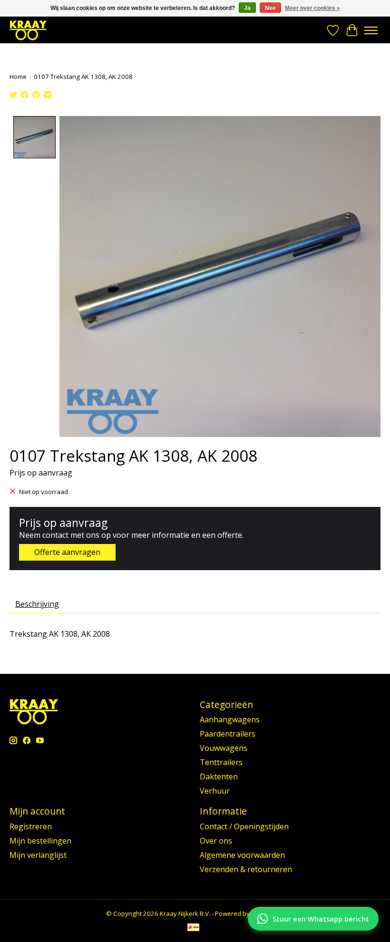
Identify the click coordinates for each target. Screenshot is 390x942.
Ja (247, 8)
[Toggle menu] (370, 30)
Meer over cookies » (312, 8)
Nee (270, 8)
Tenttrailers (221, 762)
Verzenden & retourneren (246, 869)
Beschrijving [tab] (37, 604)
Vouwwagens (223, 748)
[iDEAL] (193, 928)
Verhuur (215, 791)
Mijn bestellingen (40, 840)
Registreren (31, 826)
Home (18, 76)
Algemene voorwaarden (242, 855)
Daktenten (219, 776)
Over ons (216, 840)
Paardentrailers (227, 733)
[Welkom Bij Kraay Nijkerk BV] (28, 30)
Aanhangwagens (230, 719)
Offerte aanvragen (67, 552)
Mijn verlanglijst (38, 855)
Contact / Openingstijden (244, 826)
